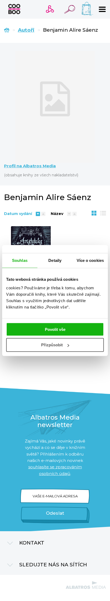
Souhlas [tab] (20, 260)
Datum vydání (18, 213)
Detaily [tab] (54, 260)
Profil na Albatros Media (30, 166)
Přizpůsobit (52, 345)
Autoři (26, 30)
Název (57, 213)
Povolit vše (55, 329)
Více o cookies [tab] (90, 260)
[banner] (14, 9)
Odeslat (55, 513)
